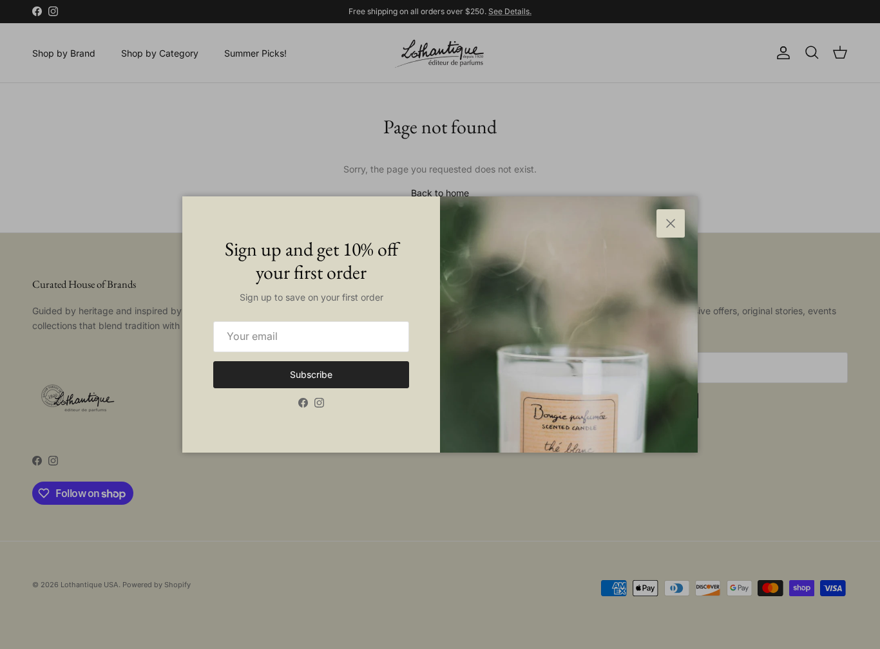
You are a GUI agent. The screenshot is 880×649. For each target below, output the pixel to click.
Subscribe (311, 374)
